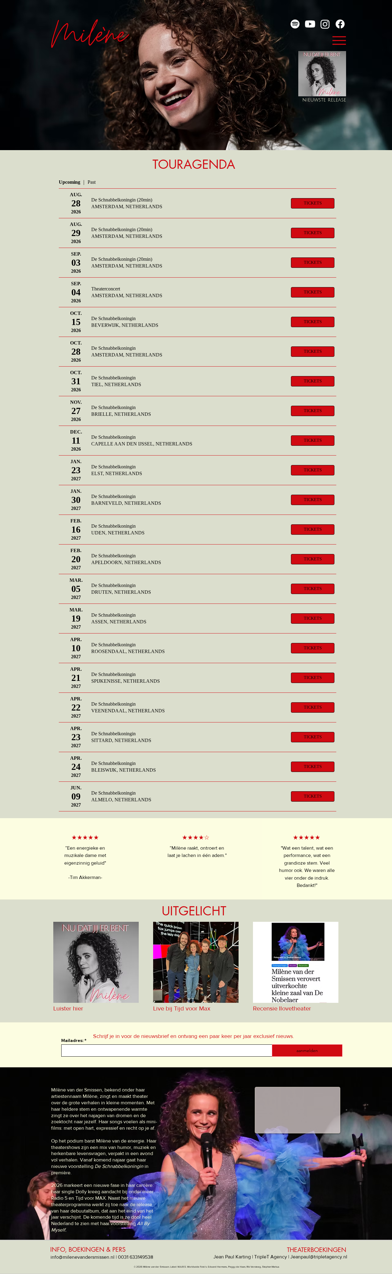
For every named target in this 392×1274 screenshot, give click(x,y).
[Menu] (339, 40)
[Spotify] (295, 24)
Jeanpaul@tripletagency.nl (318, 1256)
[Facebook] (340, 24)
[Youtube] (310, 24)
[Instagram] (325, 24)
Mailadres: (72, 1040)
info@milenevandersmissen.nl (83, 1257)
